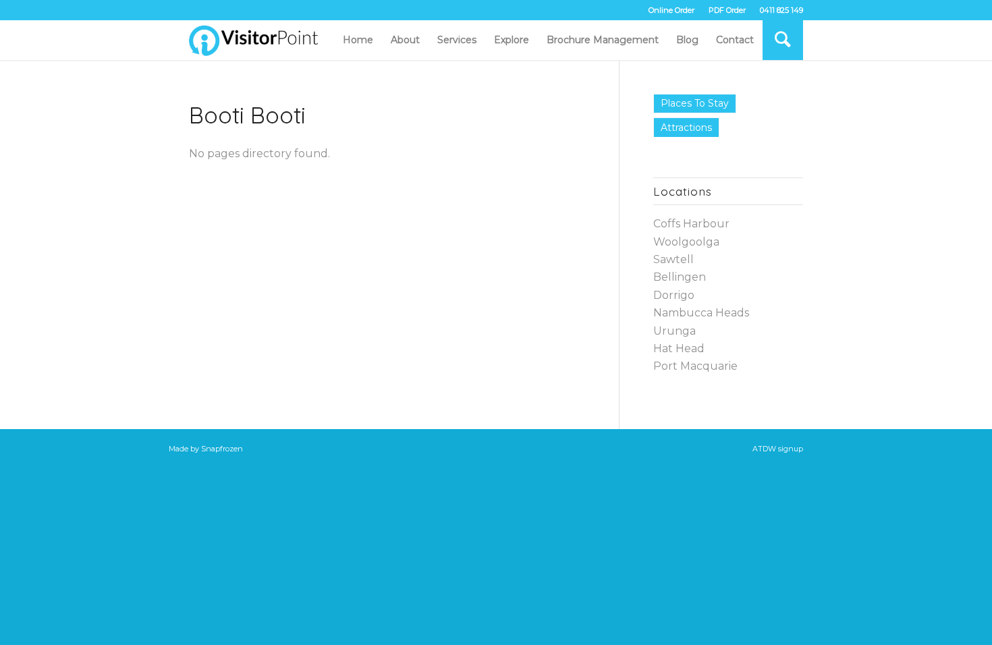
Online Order (671, 10)
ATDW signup (777, 448)
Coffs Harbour (691, 223)
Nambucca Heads (701, 312)
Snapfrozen (222, 448)
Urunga (674, 331)
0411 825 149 (781, 10)
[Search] (783, 40)
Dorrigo (673, 295)
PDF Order (727, 10)
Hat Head (679, 348)
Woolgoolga (686, 241)
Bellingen (679, 277)
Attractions (686, 127)
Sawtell (673, 259)
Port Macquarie (695, 366)
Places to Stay (695, 103)
